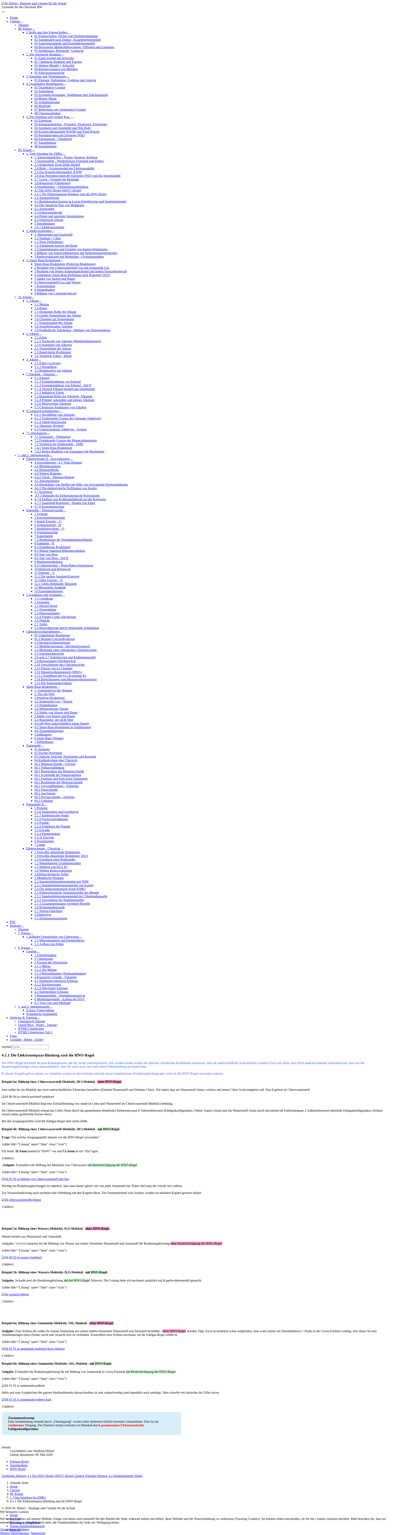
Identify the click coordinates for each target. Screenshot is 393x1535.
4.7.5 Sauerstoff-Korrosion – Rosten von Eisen (64, 503)
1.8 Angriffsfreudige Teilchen (53, 326)
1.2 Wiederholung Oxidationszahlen (57, 863)
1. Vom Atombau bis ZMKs (44, 153)
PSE (13, 922)
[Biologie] (22, 926)
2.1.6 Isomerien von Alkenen (53, 345)
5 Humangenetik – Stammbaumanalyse (59, 995)
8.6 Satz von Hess (46, 554)
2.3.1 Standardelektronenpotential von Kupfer (64, 885)
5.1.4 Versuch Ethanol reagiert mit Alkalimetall (64, 389)
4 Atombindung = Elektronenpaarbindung (61, 187)
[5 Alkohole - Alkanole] (56, 375)
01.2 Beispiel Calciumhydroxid (54, 639)
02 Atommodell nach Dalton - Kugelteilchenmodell (67, 39)
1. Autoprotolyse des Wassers (53, 690)
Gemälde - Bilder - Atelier (26, 1039)
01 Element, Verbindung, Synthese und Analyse (65, 80)
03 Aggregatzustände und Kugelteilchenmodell (64, 43)
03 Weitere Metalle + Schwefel (54, 65)
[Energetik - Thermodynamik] (64, 511)
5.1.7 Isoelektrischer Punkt (51, 815)
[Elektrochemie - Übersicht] (61, 849)
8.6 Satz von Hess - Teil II (51, 558)
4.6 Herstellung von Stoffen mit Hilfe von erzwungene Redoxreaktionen (81, 484)
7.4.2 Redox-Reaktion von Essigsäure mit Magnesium (69, 451)
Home (14, 17)
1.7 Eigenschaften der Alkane (53, 323)
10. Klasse (25, 297)
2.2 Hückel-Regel (45, 606)
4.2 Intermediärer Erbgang (51, 992)
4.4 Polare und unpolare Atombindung (59, 216)
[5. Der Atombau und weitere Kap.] (71, 118)
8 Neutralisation (44, 289)
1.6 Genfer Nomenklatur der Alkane (57, 315)
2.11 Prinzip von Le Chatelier (53, 668)
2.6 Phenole (42, 620)
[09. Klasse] (33, 151)
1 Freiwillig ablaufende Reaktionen (57, 852)
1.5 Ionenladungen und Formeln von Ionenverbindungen (71, 249)
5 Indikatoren (43, 734)
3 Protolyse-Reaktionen (49, 697)
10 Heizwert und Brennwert (52, 569)
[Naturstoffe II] (45, 805)
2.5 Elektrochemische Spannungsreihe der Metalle (66, 892)
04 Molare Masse (45, 98)
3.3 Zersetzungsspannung (50, 918)
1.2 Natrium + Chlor (47, 238)
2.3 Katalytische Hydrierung (52, 352)
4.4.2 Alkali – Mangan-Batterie (54, 477)
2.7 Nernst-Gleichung (48, 911)
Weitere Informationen (14, 1533)
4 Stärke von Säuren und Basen (54, 716)
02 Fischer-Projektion (48, 753)
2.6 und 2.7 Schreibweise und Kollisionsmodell (65, 657)
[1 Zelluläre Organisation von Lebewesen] (80, 937)
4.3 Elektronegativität (48, 212)
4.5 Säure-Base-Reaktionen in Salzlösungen (62, 727)
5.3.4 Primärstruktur (47, 834)
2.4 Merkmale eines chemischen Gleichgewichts (65, 650)
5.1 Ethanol (41, 378)
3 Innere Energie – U (48, 521)
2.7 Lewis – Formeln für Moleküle (56, 179)
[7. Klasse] (31, 934)
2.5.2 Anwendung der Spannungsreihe (59, 900)
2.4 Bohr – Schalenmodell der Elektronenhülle (64, 168)
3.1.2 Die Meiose (45, 970)
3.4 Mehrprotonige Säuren (51, 709)
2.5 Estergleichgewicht (49, 653)
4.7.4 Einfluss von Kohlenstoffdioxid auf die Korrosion (70, 499)
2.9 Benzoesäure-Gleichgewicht (55, 661)
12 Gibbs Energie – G (48, 580)
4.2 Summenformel (46, 198)
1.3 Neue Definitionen (48, 242)
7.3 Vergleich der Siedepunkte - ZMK (58, 444)
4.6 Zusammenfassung (48, 731)
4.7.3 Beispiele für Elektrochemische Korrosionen (67, 495)
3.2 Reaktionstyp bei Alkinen (53, 370)
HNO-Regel (18, 1469)
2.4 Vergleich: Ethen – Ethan (53, 356)
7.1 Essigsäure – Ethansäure (52, 436)
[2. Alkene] (40, 335)
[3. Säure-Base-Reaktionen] (61, 261)
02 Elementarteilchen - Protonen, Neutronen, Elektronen (70, 124)
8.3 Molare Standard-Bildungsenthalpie (59, 550)
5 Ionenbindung (44, 223)
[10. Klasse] (33, 298)
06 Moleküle (42, 106)
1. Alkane (32, 300)
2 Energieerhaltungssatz (49, 517)
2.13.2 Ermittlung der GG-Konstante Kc (60, 675)
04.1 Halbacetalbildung (49, 767)
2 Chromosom (43, 958)
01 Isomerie (42, 749)
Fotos (13, 1036)
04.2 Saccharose (44, 793)
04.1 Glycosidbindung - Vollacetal (56, 786)
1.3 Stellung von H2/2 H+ (51, 867)
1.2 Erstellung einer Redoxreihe (54, 859)
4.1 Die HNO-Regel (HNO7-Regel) (57, 190)
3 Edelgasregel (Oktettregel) (52, 183)
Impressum (38, 1533)
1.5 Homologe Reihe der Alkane (55, 311)
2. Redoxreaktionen (39, 231)
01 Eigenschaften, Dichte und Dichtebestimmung (66, 36)
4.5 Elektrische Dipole (48, 220)
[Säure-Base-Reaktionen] (58, 687)
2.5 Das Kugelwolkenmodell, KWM (58, 172)
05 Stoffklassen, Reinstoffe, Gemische (59, 50)
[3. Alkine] (39, 360)
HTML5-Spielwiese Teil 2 (35, 1032)
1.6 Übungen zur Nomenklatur (54, 319)
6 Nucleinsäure (44, 841)
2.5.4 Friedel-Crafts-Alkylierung (55, 617)
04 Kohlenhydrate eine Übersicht (55, 760)
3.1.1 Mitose (42, 966)
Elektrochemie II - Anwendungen (47, 459)
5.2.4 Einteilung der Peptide (52, 826)
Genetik (31, 951)
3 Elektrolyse (42, 914)
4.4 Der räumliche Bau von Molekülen (59, 205)
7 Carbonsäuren (36, 433)
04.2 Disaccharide (46, 789)
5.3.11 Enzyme (44, 837)
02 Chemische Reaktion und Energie (58, 62)
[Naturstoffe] (42, 746)
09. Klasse (25, 150)
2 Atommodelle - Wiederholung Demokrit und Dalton (69, 161)
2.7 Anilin (40, 624)
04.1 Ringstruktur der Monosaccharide (59, 771)
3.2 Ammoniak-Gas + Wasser (53, 701)
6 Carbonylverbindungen (42, 411)
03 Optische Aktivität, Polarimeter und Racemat (65, 756)
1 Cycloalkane (43, 598)
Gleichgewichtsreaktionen (43, 631)
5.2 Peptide (41, 822)
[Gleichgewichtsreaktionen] (61, 632)
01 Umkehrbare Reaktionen (52, 635)
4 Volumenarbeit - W (47, 525)
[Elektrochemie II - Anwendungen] (71, 460)
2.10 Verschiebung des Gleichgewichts (59, 664)
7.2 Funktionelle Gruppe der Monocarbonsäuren (65, 440)
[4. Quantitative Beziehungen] (64, 85)
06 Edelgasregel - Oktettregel (53, 139)
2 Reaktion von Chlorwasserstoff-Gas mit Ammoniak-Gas (71, 267)
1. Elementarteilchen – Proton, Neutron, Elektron (66, 157)
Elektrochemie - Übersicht (43, 848)
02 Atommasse (43, 91)
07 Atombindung (45, 142)
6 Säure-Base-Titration (48, 738)
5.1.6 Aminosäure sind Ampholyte (56, 811)
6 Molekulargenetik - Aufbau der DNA (59, 999)
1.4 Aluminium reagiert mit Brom (55, 245)
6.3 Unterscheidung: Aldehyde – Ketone (60, 429)
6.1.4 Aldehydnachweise (50, 422)
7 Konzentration (44, 286)
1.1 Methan (41, 304)
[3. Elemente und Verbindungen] (68, 77)
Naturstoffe (33, 745)
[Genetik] (38, 952)
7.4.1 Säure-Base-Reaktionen (53, 448)
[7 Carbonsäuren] (48, 434)
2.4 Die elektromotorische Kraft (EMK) (60, 889)
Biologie (15, 925)
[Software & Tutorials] (38, 1018)
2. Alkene (32, 334)
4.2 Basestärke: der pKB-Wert (53, 720)
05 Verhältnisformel (47, 102)
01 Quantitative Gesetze (49, 87)
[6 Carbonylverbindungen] (60, 412)
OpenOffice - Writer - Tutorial (37, 1025)
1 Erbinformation (45, 955)
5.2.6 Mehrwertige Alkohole (52, 403)
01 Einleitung (43, 120)
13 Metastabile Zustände (50, 587)
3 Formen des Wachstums (51, 962)
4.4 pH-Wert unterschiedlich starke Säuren (61, 723)
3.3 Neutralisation (45, 705)
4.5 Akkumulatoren (46, 481)
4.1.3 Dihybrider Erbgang (51, 988)
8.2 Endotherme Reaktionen (52, 547)
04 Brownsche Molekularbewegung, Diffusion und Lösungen (74, 47)
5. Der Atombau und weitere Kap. (48, 117)
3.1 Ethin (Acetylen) (47, 363)
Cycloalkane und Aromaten (44, 595)
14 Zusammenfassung (48, 591)
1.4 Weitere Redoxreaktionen (53, 870)
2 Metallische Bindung (49, 878)
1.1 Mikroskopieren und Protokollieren (59, 940)
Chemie (15, 21)
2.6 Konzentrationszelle (49, 907)
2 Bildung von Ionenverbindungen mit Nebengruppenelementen (75, 253)
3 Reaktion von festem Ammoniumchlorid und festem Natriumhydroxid (80, 271)
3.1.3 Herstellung (45, 367)
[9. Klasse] (31, 948)
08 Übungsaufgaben (47, 113)
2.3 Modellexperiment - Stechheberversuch (62, 646)
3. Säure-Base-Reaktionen (43, 260)
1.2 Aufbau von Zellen (49, 944)
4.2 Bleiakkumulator (47, 466)
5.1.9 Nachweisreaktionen (51, 819)
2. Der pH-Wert (44, 694)
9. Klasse (24, 947)
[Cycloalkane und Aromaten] (63, 596)
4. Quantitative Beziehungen (44, 84)
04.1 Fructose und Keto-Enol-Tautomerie (61, 778)
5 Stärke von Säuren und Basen (54, 278)
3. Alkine (32, 359)
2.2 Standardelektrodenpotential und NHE (61, 881)
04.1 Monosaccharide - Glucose (55, 764)
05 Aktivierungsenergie (49, 73)
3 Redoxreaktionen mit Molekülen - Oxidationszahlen (69, 256)
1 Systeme (41, 514)
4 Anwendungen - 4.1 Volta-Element (58, 462)
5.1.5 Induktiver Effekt (49, 392)
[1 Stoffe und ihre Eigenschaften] (68, 33)
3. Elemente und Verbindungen (46, 76)
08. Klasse (25, 28)
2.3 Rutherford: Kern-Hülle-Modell (57, 164)
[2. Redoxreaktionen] (53, 232)
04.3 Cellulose (43, 800)
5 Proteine (40, 808)
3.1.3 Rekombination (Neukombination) (60, 973)
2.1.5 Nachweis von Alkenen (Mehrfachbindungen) (67, 341)
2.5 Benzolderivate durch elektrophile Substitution (66, 628)
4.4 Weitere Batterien (48, 473)
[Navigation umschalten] (3, 11)
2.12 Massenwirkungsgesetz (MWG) (58, 672)
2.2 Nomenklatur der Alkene (52, 348)
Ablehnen (22, 1529)
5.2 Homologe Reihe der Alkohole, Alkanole (63, 396)
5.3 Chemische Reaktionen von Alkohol (60, 407)
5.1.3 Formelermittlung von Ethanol (57, 381)
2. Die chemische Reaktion (43, 54)
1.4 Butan (40, 308)
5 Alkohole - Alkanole (40, 374)
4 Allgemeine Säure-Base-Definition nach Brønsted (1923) (72, 275)
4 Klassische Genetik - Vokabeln (55, 977)
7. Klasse (24, 933)
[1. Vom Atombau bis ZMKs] (64, 154)
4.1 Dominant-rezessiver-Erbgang (56, 981)
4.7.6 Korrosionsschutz (49, 506)
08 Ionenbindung (45, 146)
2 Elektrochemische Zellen (51, 874)
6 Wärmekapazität (46, 532)
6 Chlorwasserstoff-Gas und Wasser (57, 282)
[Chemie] (21, 22)
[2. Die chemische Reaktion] (62, 55)
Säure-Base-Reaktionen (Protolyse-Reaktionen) (65, 264)
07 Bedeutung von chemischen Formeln (60, 109)
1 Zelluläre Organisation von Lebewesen (52, 936)
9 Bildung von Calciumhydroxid (55, 293)
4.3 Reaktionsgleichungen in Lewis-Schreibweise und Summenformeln (80, 201)
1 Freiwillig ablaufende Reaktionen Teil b (61, 856)
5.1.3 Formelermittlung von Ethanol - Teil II (62, 385)
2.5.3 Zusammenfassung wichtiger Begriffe (62, 903)
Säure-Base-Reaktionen (41, 686)
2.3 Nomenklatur (45, 609)
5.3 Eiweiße (42, 830)
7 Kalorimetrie (43, 536)
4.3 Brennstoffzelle (46, 470)
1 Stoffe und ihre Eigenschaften (46, 32)
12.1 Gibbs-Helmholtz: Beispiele (55, 584)
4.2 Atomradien (44, 209)
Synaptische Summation (41, 1014)
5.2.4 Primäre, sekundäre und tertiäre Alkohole (64, 400)
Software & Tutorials (23, 1017)
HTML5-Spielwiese (31, 1028)
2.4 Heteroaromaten (47, 613)
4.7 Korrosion (43, 492)
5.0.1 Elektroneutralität (49, 227)
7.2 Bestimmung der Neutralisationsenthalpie (63, 539)
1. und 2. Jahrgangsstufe (33, 455)
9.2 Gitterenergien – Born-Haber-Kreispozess (63, 565)
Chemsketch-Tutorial (31, 1021)
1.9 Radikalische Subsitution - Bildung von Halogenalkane (72, 330)
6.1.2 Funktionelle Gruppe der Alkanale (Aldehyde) (67, 418)
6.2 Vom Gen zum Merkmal (52, 1003)
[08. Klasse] (33, 29)
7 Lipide (39, 845)
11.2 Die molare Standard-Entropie (56, 576)
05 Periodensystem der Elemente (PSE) (59, 135)
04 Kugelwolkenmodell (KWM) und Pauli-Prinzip (66, 131)
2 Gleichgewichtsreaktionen (52, 642)
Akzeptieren (8, 1529)
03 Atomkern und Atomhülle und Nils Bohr (62, 128)
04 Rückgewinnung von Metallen (56, 69)
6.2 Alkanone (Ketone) (49, 425)
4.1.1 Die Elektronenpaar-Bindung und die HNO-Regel (70, 194)
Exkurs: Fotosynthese (40, 1010)
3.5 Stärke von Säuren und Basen (56, 712)
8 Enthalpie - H (44, 543)
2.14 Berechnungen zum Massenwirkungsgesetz (65, 679)
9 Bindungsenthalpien (48, 561)
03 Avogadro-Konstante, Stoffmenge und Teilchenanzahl (71, 95)
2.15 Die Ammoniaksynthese (53, 683)
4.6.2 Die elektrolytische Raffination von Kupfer (65, 488)
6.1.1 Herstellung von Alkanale (54, 414)
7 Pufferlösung (43, 742)
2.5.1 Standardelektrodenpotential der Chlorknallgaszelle (70, 896)
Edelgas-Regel (19, 1461)
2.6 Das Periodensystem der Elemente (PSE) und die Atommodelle (77, 175)
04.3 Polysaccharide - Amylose (54, 797)
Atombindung (19, 1465)
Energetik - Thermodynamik (44, 510)
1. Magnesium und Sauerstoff (53, 234)
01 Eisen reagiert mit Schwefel (54, 58)
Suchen (6, 1047)
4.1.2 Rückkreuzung (47, 984)
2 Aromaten (42, 602)
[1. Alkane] (40, 301)
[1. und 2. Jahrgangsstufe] (51, 456)
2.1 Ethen (40, 337)
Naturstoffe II (35, 804)
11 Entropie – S (44, 573)
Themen (23, 25)
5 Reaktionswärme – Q (49, 528)
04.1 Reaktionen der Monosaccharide (58, 782)
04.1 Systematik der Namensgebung (57, 775)
